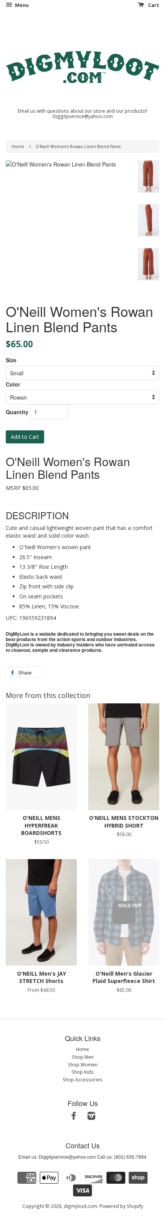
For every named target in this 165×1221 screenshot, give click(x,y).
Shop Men (83, 1057)
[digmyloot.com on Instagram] (91, 1117)
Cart (153, 5)
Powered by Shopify (121, 1206)
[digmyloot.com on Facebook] (73, 1117)
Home (18, 146)
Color (13, 384)
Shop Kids (82, 1072)
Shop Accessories (82, 1079)
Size (11, 360)
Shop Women (82, 1064)
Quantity (17, 412)
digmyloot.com (80, 1206)
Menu (21, 5)
